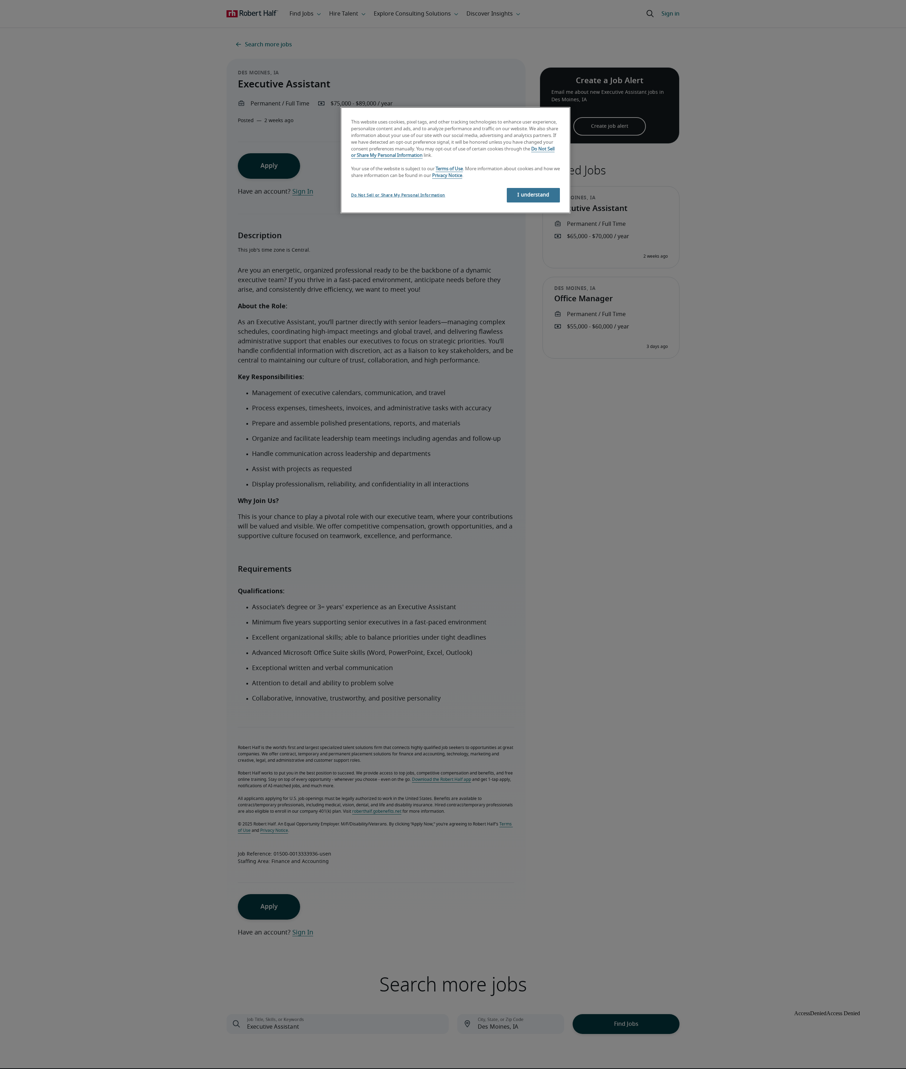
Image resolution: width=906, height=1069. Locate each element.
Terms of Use (449, 169)
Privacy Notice (447, 175)
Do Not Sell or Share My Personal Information (398, 195)
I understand (533, 195)
